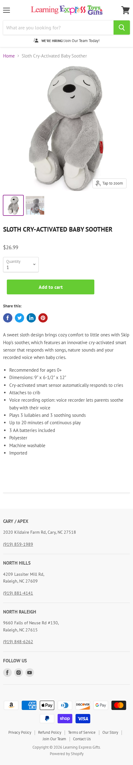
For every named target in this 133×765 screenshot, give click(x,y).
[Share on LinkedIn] (31, 318)
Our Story (110, 732)
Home (9, 55)
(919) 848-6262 (18, 641)
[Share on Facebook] (7, 318)
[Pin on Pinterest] (43, 318)
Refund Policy (49, 732)
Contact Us (82, 738)
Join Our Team (54, 738)
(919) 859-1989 (18, 544)
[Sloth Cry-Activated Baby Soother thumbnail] (13, 205)
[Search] (122, 27)
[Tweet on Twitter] (19, 318)
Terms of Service (82, 732)
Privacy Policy (19, 732)
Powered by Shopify (67, 753)
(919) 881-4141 (18, 593)
